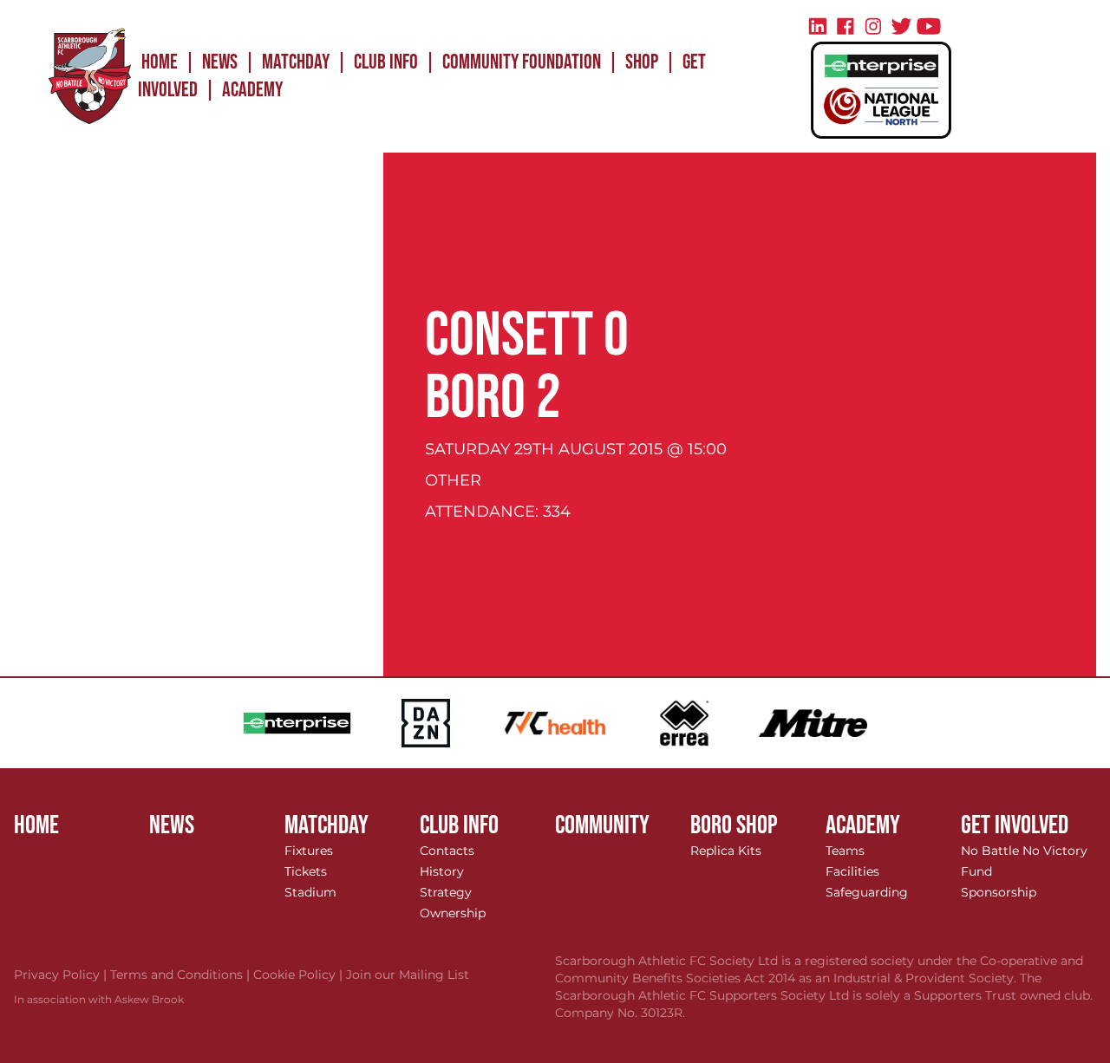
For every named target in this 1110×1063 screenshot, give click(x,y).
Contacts (447, 850)
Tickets (305, 871)
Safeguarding (867, 892)
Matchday (296, 62)
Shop (641, 62)
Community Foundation (521, 62)
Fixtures (308, 850)
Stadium (310, 892)
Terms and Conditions (181, 974)
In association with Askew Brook (99, 999)
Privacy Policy (62, 974)
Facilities (852, 871)
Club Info (386, 62)
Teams (845, 850)
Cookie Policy (299, 974)
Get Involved (1014, 825)
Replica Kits (725, 850)
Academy (252, 89)
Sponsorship (998, 892)
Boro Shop (734, 825)
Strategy (446, 892)
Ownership (453, 913)
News (220, 62)
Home (159, 62)
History (442, 871)
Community (602, 825)
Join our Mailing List (407, 974)
